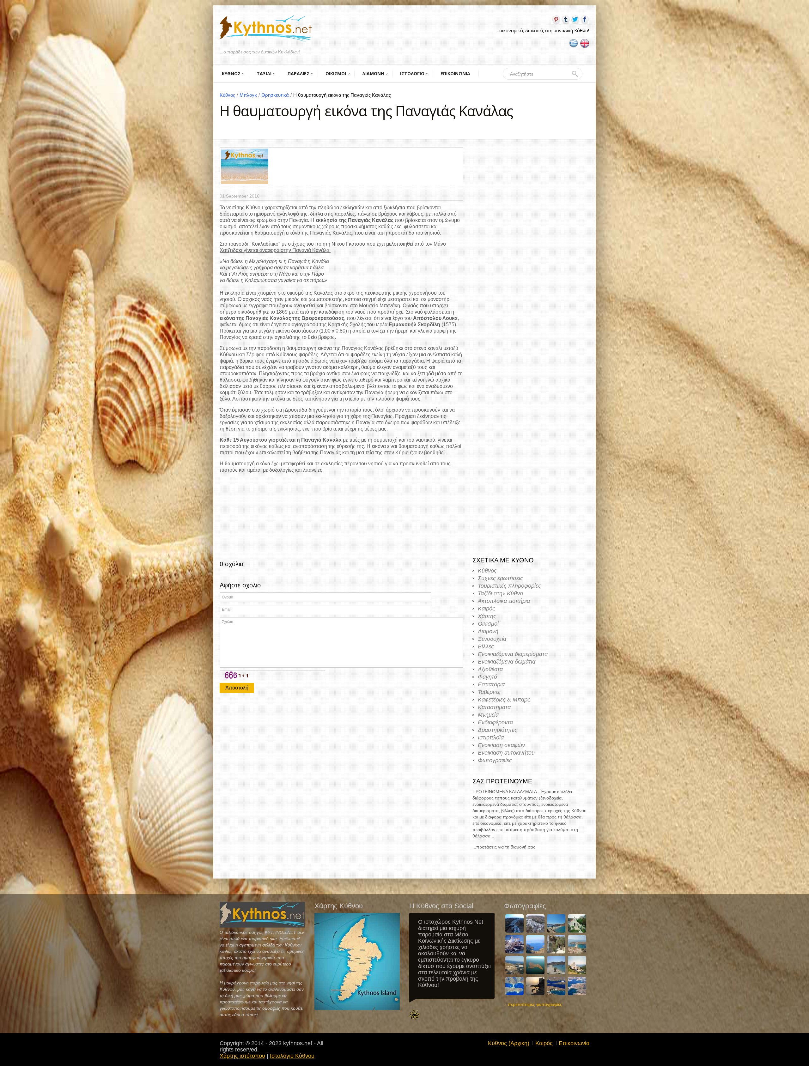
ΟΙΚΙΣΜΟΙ (335, 73)
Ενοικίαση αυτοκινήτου (506, 753)
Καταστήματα (494, 707)
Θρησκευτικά (276, 95)
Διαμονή (488, 631)
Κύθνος (229, 95)
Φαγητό (487, 677)
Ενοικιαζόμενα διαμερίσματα (513, 654)
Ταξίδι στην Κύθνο (500, 593)
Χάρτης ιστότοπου (242, 1056)
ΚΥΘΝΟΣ (231, 73)
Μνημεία (488, 715)
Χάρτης (487, 616)
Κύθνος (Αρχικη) (508, 1043)
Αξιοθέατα (490, 669)
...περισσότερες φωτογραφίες (533, 1004)
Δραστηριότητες (497, 730)
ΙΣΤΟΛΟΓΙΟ (412, 73)
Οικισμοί (488, 624)
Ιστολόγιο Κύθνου (292, 1056)
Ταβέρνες (489, 692)
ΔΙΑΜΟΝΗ (373, 73)
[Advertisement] (341, 743)
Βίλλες (486, 646)
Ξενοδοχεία (492, 639)
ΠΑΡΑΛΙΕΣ (298, 73)
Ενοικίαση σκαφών (501, 745)
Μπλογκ (250, 95)
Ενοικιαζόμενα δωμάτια (506, 662)
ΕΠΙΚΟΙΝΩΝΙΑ (455, 73)
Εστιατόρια (491, 684)
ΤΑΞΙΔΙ (264, 73)
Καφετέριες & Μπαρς (504, 699)
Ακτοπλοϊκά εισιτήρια (504, 601)
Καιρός (486, 608)
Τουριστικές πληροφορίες (509, 586)
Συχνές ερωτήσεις (500, 578)
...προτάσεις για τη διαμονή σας (503, 846)
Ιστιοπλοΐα (491, 737)
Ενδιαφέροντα (495, 722)
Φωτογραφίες (495, 760)
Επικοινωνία (574, 1043)
